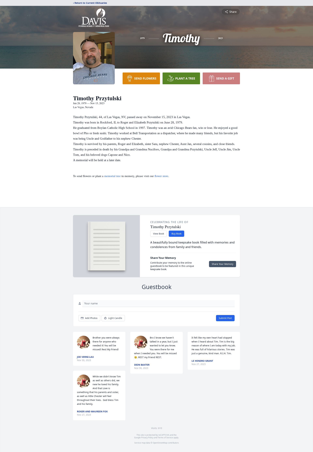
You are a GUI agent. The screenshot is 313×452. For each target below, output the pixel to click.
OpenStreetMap (160, 442)
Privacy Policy (147, 437)
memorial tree (112, 176)
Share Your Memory (222, 264)
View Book (158, 233)
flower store (161, 176)
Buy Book (176, 233)
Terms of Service (165, 437)
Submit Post (225, 318)
